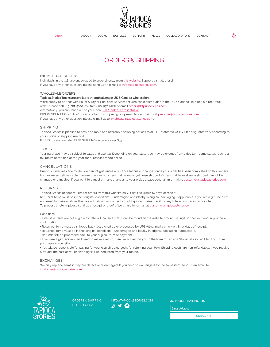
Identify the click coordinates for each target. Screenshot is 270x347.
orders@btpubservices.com (148, 106)
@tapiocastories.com (211, 179)
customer (190, 179)
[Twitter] (119, 305)
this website (132, 80)
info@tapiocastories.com (139, 84)
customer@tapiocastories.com (171, 205)
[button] (234, 35)
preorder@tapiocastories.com (178, 114)
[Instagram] (112, 305)
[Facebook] (127, 305)
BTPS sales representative (121, 110)
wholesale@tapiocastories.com (132, 118)
